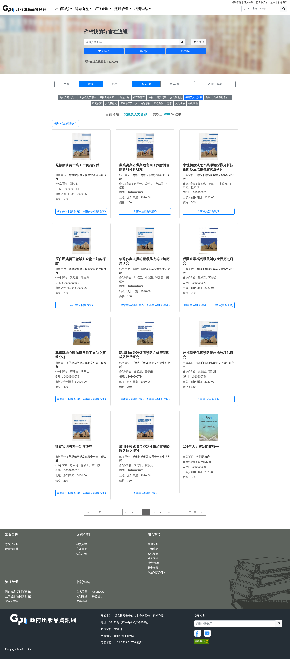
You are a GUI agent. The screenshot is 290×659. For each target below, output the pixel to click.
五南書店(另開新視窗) (18, 596)
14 (168, 512)
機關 (114, 84)
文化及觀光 (111, 103)
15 (176, 512)
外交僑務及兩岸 (88, 97)
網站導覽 (236, 2)
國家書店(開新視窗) (68, 211)
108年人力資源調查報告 (201, 446)
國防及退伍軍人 (108, 97)
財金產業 (153, 567)
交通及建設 (176, 97)
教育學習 (153, 558)
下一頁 (192, 512)
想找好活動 (11, 544)
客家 (169, 103)
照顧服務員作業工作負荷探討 (77, 165)
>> (202, 512)
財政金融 (124, 97)
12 (154, 512)
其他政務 (180, 103)
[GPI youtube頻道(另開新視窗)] (208, 632)
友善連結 (81, 601)
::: (52, 8)
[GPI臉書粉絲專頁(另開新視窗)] (198, 632)
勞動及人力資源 (193, 97)
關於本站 (248, 2)
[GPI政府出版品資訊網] (24, 8)
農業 (208, 97)
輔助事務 (193, 103)
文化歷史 (153, 553)
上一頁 (97, 512)
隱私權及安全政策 (265, 2)
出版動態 (62, 9)
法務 (151, 97)
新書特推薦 (11, 548)
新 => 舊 (146, 84)
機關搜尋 (186, 51)
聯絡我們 (282, 2)
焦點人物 (81, 553)
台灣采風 (153, 544)
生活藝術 (153, 548)
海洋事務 (145, 103)
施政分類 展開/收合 (65, 123)
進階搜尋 (198, 42)
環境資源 (97, 103)
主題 (66, 84)
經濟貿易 (161, 97)
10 (139, 512)
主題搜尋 (103, 51)
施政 (90, 84)
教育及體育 (139, 97)
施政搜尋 (145, 51)
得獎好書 (81, 544)
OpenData (98, 591)
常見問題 (81, 591)
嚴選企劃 (101, 9)
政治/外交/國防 (156, 572)
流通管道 (121, 9)
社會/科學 (153, 562)
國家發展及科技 (129, 103)
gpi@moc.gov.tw (124, 635)
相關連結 (141, 9)
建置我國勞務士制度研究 (73, 446)
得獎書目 (97, 596)
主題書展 (81, 548)
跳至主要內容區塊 (9, 1)
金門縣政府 (203, 456)
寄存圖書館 (11, 601)
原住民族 (158, 103)
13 (161, 512)
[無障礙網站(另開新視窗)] (201, 641)
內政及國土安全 (68, 97)
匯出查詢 (216, 84)
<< (88, 512)
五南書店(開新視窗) (94, 211)
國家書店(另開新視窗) (18, 591)
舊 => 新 (175, 84)
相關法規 (81, 596)
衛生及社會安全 (222, 97)
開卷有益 (82, 9)
